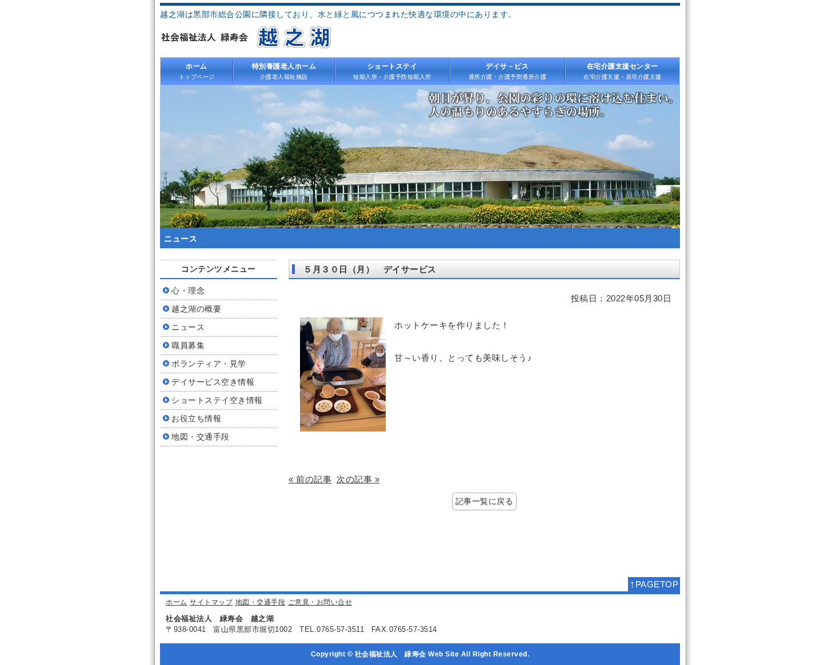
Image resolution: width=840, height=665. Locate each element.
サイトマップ (211, 602)
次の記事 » (358, 479)
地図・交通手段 (260, 602)
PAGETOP (654, 584)
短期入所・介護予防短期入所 (392, 70)
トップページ (197, 70)
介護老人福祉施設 (284, 70)
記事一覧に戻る (484, 501)
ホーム (176, 602)
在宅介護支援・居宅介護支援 (622, 70)
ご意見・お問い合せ (320, 602)
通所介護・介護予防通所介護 (508, 70)
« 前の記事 (310, 479)
